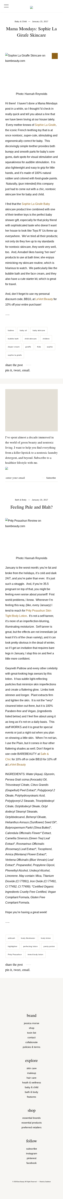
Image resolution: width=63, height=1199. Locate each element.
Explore (31, 1060)
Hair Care (31, 1078)
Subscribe (31, 1148)
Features (31, 1097)
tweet (17, 370)
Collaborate (31, 1042)
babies (11, 330)
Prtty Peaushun (15, 954)
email (25, 370)
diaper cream (13, 347)
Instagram (31, 1153)
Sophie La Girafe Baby (36, 203)
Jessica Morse (31, 1023)
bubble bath (13, 339)
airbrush (11, 938)
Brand (31, 1015)
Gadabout (48, 1181)
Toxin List (31, 1032)
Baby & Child (31, 1087)
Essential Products (32, 1122)
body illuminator (28, 938)
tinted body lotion (35, 954)
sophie (50, 347)
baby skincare (39, 330)
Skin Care (32, 1068)
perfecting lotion (30, 946)
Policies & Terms (31, 1047)
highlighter (12, 946)
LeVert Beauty (44, 299)
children (46, 339)
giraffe (28, 347)
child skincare (31, 339)
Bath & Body (21, 500)
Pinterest (31, 1158)
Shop (31, 1028)
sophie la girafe (15, 355)
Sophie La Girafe (45, 124)
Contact (31, 1037)
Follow (31, 1141)
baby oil (23, 330)
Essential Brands (31, 1118)
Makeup (31, 1073)
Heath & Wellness (31, 1082)
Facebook (31, 1163)
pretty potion (49, 946)
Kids (39, 347)
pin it (8, 370)
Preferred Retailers (31, 1127)
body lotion (46, 938)
